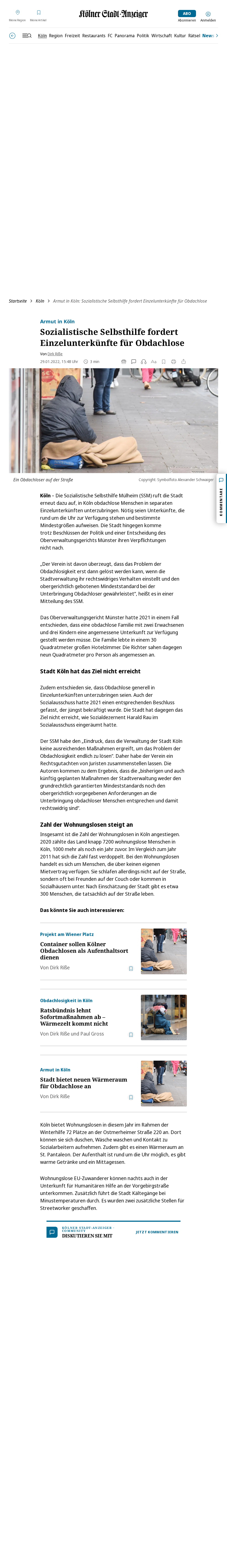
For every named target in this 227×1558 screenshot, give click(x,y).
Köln (40, 301)
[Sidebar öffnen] (26, 35)
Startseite (18, 301)
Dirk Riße (55, 353)
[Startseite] (113, 14)
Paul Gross (92, 1033)
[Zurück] (12, 35)
